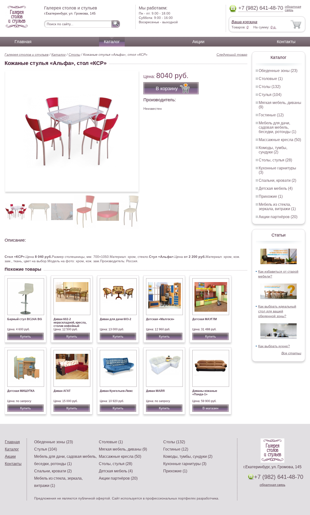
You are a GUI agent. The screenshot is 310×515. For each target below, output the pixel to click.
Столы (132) (269, 87)
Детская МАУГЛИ (204, 319)
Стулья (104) (270, 95)
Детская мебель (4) (276, 188)
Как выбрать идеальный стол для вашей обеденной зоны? (277, 311)
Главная (23, 41)
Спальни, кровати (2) (277, 180)
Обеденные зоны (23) (278, 71)
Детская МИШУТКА (21, 391)
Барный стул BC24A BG (24, 319)
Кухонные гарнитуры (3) (184, 464)
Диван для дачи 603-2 (115, 319)
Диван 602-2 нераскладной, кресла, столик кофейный (70, 322)
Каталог (112, 41)
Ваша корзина (244, 22)
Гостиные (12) (271, 115)
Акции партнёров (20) (278, 217)
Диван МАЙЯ (155, 391)
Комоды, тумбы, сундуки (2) (273, 150)
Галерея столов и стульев (26, 54)
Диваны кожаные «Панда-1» (204, 392)
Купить (25, 336)
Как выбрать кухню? (274, 346)
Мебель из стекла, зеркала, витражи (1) (277, 206)
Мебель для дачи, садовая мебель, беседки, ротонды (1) (277, 127)
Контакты (286, 41)
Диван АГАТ (62, 391)
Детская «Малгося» (160, 319)
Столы (74, 54)
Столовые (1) (271, 79)
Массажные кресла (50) (280, 140)
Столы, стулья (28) (275, 160)
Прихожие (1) (271, 196)
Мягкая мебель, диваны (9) (123, 449)
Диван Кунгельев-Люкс (116, 391)
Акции (198, 41)
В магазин (210, 408)
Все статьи (291, 353)
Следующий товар (232, 54)
